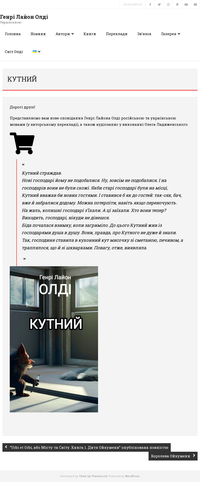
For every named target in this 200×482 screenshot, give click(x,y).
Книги (89, 33)
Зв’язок (144, 33)
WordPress (132, 476)
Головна (13, 33)
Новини (38, 33)
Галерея (168, 33)
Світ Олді (14, 51)
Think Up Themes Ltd (93, 476)
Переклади (117, 33)
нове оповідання (66, 117)
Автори (63, 33)
